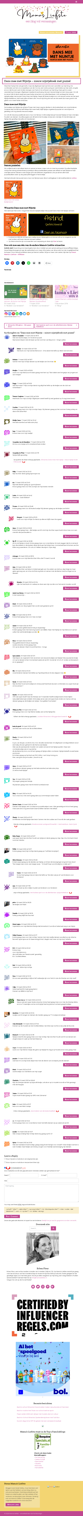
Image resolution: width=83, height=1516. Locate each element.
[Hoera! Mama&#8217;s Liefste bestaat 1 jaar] (66, 291)
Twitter (14, 1)
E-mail (44, 1175)
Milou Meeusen (17, 860)
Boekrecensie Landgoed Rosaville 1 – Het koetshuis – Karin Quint (54, 824)
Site (5, 1181)
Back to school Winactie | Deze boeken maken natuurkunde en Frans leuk (43, 1407)
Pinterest (8, 1)
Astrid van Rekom (18, 593)
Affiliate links (13, 1505)
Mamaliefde (39, 1467)
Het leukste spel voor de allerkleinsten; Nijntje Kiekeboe (54, 325)
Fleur (18, 316)
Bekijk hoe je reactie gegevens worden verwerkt (59, 1220)
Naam (6, 1175)
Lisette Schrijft (40, 1459)
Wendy (15, 817)
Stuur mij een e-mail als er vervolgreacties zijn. (22, 1159)
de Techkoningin (36, 1513)
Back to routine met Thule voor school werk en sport (35, 1410)
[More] (28, 313)
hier (54, 241)
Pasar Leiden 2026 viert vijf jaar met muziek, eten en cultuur (37, 1414)
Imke (14, 1104)
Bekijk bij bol (8, 202)
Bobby (14, 849)
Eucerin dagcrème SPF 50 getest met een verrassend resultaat (39, 1421)
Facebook (5, 1)
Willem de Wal (17, 710)
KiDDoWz (38, 1465)
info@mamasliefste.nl (39, 1278)
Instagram (11, 1)
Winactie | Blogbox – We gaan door (19, 325)
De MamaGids (40, 1457)
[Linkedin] (20, 313)
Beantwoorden (71, 344)
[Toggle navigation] (76, 1)
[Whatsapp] (17, 313)
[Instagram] (6, 313)
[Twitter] (24, 313)
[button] (25, 142)
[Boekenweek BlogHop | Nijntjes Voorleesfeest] (41, 291)
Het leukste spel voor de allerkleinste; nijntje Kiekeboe (49, 892)
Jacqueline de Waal (18, 453)
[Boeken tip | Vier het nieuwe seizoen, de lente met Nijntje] (15, 291)
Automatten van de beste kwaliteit (43, 1111)
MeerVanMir (39, 1461)
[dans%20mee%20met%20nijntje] (13, 189)
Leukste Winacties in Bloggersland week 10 (52, 716)
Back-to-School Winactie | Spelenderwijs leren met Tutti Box (38, 1417)
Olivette (38, 1463)
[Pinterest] (13, 313)
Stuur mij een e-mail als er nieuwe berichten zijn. (23, 1162)
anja (14, 886)
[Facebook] (9, 313)
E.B (14, 948)
